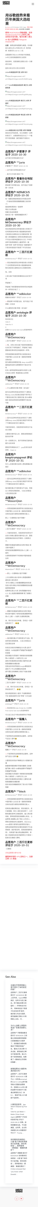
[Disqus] (19, 897)
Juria (8, 27)
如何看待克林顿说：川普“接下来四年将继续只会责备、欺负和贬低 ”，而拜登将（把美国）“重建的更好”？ (19, 1144)
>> (6, 170)
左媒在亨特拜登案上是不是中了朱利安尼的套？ (19, 987)
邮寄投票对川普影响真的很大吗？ (19, 1070)
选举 (8, 29)
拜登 (28, 27)
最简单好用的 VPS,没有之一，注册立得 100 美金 (19, 857)
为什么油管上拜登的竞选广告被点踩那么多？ (19, 1028)
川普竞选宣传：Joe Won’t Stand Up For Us (19, 1106)
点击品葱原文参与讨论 (13, 853)
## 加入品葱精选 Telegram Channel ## (16, 40)
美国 (17, 29)
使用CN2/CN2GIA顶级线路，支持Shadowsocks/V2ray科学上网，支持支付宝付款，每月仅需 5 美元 (18, 35)
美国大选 (12, 29)
